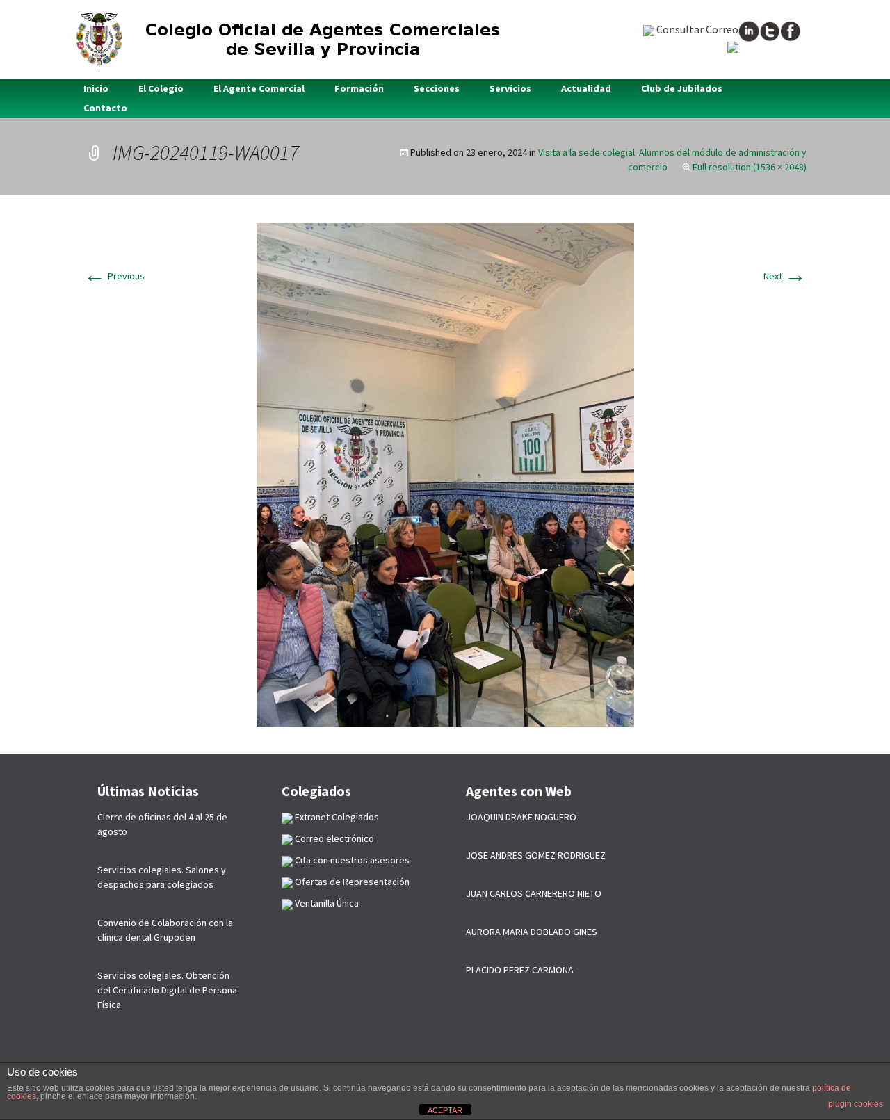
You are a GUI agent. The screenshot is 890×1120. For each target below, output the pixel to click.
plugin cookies (855, 1104)
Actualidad (586, 88)
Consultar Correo (696, 29)
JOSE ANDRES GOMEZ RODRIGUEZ (536, 855)
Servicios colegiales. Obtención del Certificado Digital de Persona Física (167, 990)
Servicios (510, 88)
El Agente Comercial (259, 88)
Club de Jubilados (681, 88)
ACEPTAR (445, 1110)
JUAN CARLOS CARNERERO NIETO (533, 893)
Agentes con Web (519, 791)
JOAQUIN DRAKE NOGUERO (521, 817)
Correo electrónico (333, 838)
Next (785, 276)
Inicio (95, 88)
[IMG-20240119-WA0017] (445, 473)
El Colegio (161, 88)
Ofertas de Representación (351, 881)
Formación (359, 88)
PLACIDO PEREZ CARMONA (520, 970)
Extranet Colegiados (336, 817)
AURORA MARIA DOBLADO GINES (531, 931)
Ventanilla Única (326, 903)
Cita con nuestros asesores (351, 860)
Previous (114, 276)
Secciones (437, 88)
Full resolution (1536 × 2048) (750, 167)
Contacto (105, 108)
